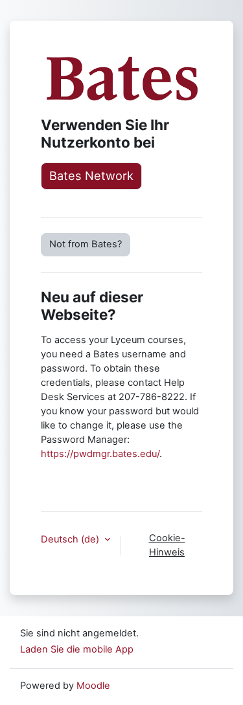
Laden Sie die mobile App (76, 649)
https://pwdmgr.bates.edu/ (100, 454)
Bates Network (91, 175)
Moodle (93, 685)
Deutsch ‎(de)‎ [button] (71, 539)
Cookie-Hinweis (167, 545)
